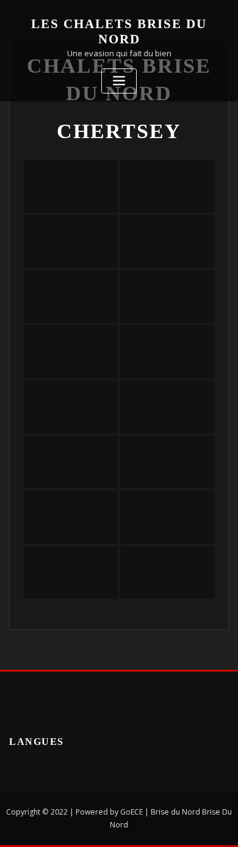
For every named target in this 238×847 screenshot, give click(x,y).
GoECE (131, 812)
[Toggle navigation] (119, 81)
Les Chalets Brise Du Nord (119, 31)
